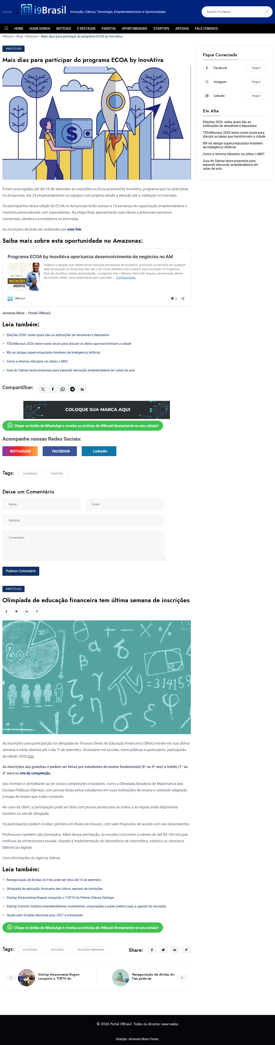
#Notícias (13, 48)
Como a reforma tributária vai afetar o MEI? (37, 361)
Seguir (256, 68)
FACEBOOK (61, 451)
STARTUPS (161, 28)
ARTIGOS (182, 28)
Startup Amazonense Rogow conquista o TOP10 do (59, 976)
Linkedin (100, 451)
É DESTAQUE (86, 28)
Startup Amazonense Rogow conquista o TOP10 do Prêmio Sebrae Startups (60, 898)
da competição (35, 773)
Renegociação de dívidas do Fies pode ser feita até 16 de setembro (53, 880)
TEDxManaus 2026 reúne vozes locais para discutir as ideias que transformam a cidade (68, 344)
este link (74, 229)
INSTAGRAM (20, 451)
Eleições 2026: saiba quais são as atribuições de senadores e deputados (57, 335)
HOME (18, 28)
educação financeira (90, 949)
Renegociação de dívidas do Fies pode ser (153, 976)
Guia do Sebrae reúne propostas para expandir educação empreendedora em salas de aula (70, 370)
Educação (57, 949)
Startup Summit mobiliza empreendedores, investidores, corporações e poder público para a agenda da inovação (86, 906)
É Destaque (30, 473)
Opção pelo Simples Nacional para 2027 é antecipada (44, 915)
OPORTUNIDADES (134, 28)
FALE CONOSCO (206, 28)
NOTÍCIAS (63, 28)
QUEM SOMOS (39, 28)
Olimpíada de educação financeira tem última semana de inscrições (54, 889)
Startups (57, 473)
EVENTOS (109, 28)
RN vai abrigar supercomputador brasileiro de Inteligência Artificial (53, 352)
